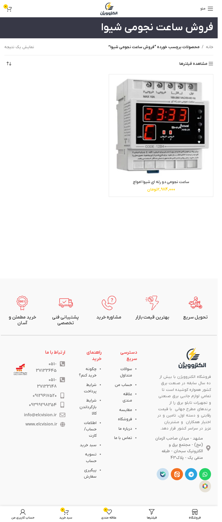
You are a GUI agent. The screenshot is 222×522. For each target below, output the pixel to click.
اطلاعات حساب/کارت (90, 429)
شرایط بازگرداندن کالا (88, 407)
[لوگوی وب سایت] (109, 8)
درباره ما (125, 428)
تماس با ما (123, 438)
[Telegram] (191, 474)
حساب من (123, 385)
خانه (209, 47)
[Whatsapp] (205, 474)
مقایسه (125, 410)
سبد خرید (88, 445)
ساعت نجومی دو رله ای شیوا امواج (161, 182)
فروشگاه (125, 419)
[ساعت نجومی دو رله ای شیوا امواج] (161, 126)
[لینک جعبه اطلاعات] (195, 308)
